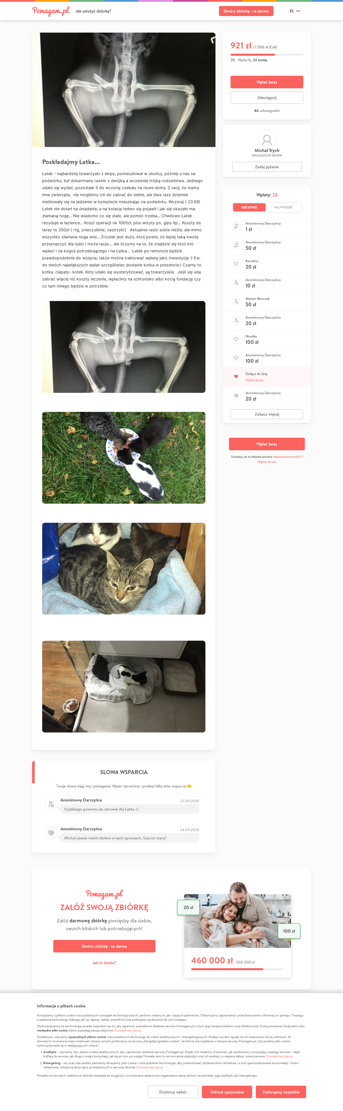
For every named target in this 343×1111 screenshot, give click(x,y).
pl (292, 11)
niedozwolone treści (287, 457)
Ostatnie (249, 207)
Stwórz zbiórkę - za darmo (246, 11)
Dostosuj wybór (173, 1092)
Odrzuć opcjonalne (227, 1092)
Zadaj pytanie (267, 167)
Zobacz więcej (267, 414)
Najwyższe (283, 207)
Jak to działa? (104, 963)
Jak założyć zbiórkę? (93, 11)
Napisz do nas (267, 462)
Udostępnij (266, 97)
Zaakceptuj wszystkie (281, 1092)
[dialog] (171, 1052)
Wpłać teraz (267, 82)
